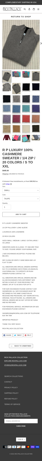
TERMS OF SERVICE (12, 404)
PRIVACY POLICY (11, 387)
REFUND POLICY (10, 399)
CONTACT (8, 382)
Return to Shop (21, 17)
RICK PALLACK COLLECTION (23, 454)
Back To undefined (22, 346)
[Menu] (38, 9)
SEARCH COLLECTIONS (13, 376)
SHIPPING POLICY (11, 393)
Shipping (5, 174)
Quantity (5, 203)
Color (4, 195)
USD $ (20, 439)
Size (3, 186)
